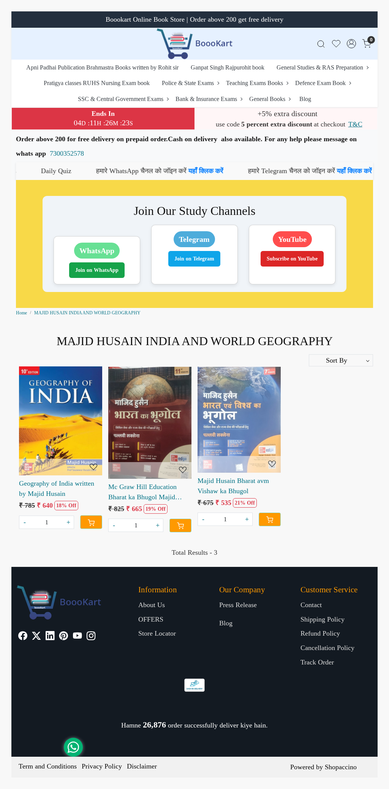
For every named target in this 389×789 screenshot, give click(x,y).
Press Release (238, 605)
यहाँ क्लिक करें (167, 171)
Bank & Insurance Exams (206, 99)
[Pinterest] (64, 636)
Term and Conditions (48, 766)
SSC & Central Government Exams (120, 99)
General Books (267, 99)
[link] (321, 44)
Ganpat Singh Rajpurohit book (227, 67)
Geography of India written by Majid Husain (56, 488)
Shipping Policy (322, 619)
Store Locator (157, 633)
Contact (311, 605)
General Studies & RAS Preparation (320, 67)
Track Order (317, 662)
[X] (36, 636)
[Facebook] (22, 636)
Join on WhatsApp (97, 270)
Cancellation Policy (327, 648)
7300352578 (67, 153)
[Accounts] (351, 43)
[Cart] (91, 522)
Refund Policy (320, 633)
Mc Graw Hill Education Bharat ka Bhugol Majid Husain (142, 492)
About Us (151, 605)
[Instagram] (91, 636)
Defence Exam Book (320, 83)
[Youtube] (77, 636)
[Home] (194, 43)
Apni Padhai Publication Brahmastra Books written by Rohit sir (102, 67)
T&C (355, 124)
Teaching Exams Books (254, 83)
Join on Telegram (194, 259)
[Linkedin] (50, 636)
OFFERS (150, 619)
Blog (305, 99)
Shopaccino (341, 767)
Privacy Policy (102, 766)
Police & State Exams (188, 83)
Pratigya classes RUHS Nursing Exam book (97, 83)
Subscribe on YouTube (292, 259)
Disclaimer (142, 766)
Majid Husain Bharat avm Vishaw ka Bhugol (233, 486)
